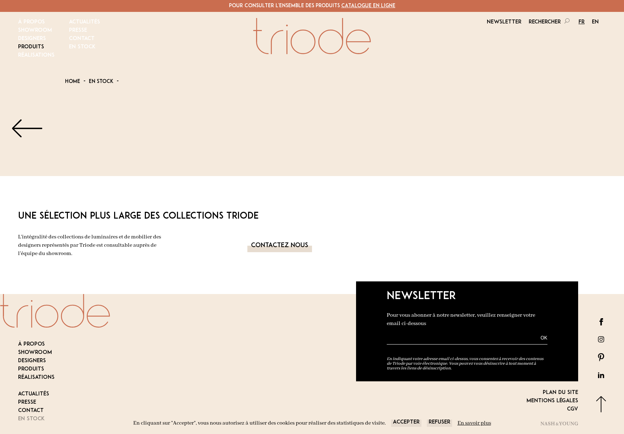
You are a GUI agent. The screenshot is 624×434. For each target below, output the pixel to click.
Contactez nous (279, 245)
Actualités (84, 22)
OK (544, 338)
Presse (78, 30)
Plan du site (560, 392)
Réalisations (36, 55)
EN (595, 22)
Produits (31, 47)
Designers (32, 38)
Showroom (35, 30)
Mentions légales (552, 401)
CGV (572, 409)
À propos (31, 22)
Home (72, 81)
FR (581, 22)
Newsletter (504, 22)
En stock (82, 47)
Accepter (406, 422)
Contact (82, 38)
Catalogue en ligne (368, 6)
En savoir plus (474, 423)
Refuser (439, 422)
